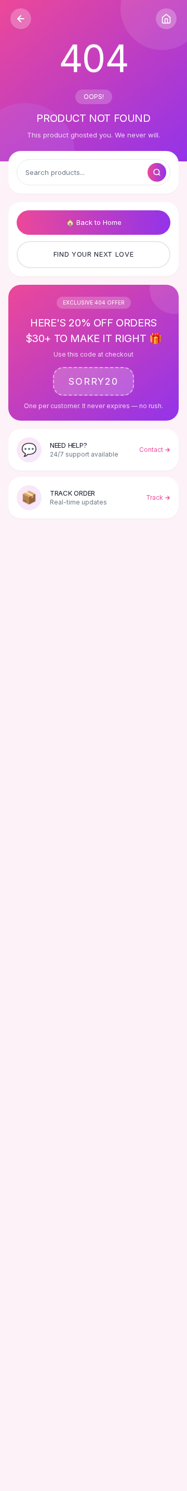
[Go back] (20, 18)
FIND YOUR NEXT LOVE (93, 254)
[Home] (166, 18)
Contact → (154, 449)
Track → (158, 497)
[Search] (157, 172)
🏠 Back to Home (94, 222)
